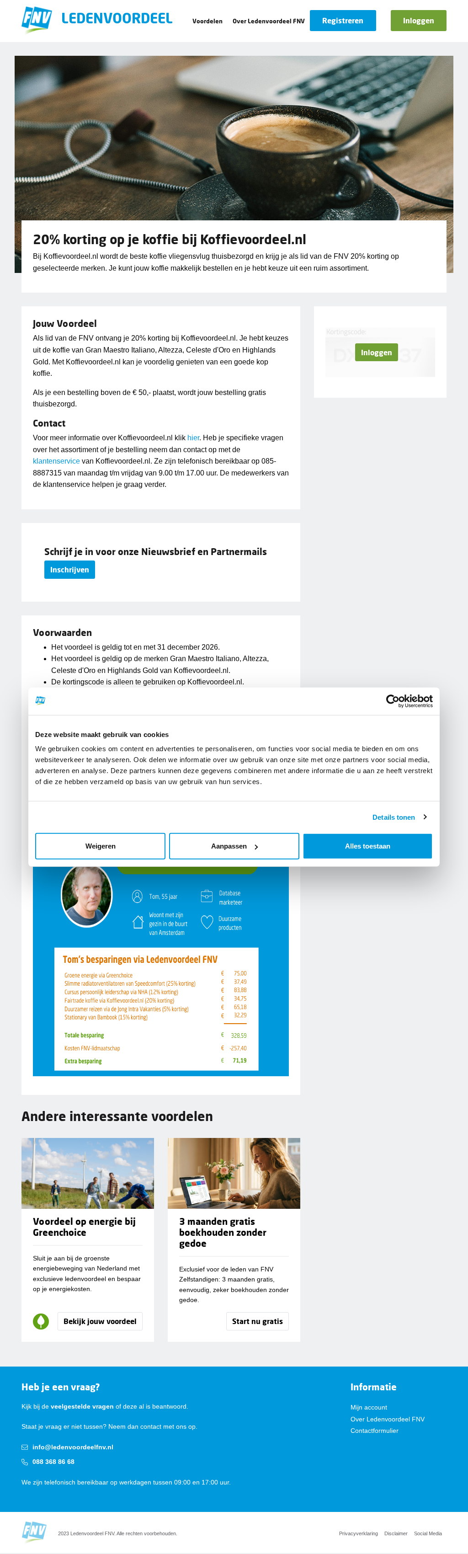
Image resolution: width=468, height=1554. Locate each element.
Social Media (428, 1533)
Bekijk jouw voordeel (100, 1321)
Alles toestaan (367, 846)
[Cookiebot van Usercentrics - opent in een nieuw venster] (393, 701)
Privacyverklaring (358, 1533)
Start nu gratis (257, 1321)
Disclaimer (396, 1533)
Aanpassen (229, 846)
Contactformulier (375, 1430)
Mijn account (369, 1407)
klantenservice (56, 461)
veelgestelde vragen (82, 1406)
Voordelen (207, 21)
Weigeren (100, 846)
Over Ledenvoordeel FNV (269, 21)
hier (193, 438)
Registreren (342, 20)
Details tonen (393, 817)
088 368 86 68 (53, 1461)
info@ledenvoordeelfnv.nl (72, 1447)
